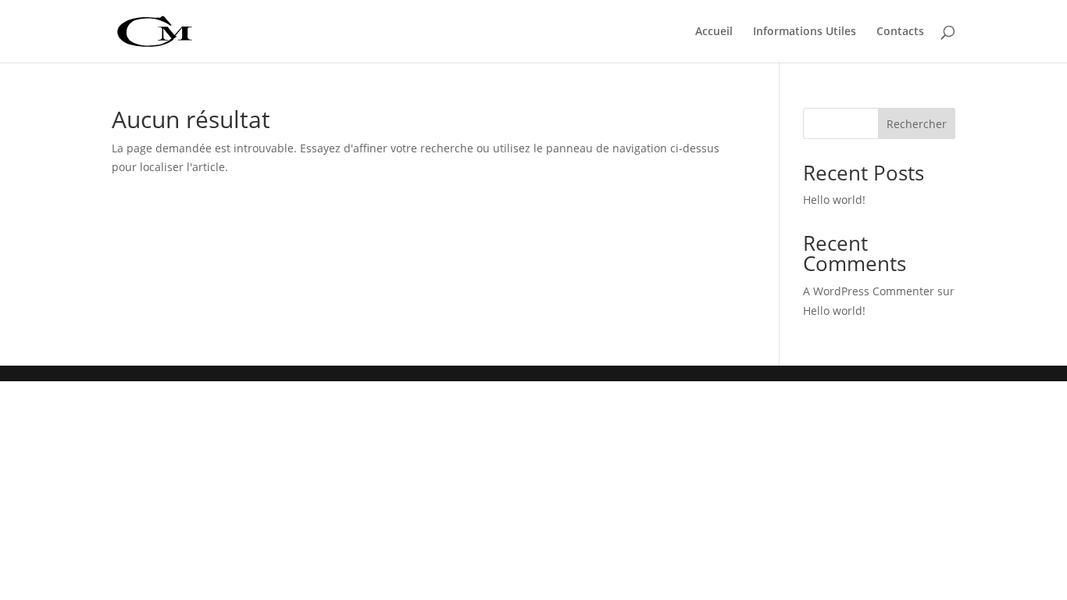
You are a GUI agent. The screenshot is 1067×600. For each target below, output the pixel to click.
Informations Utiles (804, 32)
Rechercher (917, 123)
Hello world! (834, 199)
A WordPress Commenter (868, 291)
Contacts (900, 32)
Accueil (714, 32)
